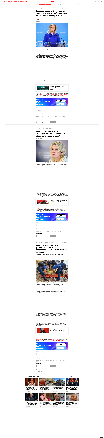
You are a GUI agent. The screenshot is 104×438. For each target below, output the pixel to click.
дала (61, 166)
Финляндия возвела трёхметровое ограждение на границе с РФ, (47, 208)
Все (62, 376)
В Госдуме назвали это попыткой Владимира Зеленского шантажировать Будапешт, (53, 94)
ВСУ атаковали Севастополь (47, 335)
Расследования (66, 376)
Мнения (77, 376)
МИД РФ (49, 47)
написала (48, 286)
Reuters (49, 192)
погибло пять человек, (55, 339)
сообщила (59, 50)
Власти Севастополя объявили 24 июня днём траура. (55, 340)
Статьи (74, 376)
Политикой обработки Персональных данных (45, 4)
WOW (71, 376)
